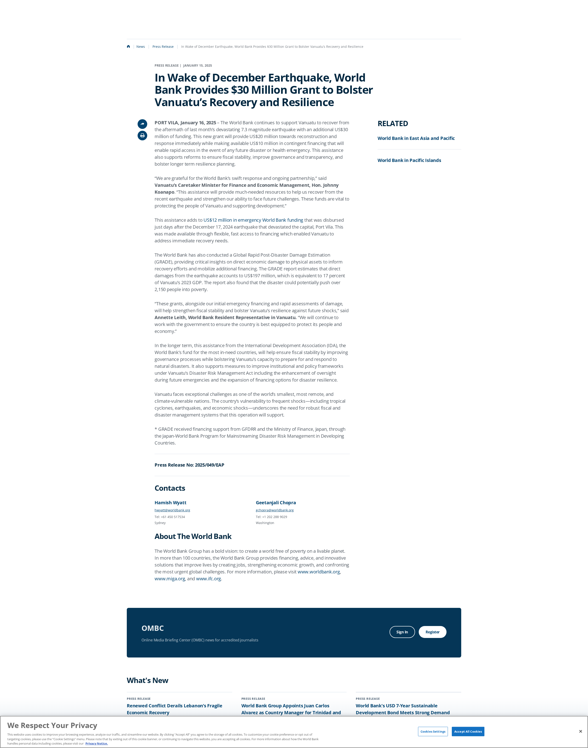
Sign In (402, 632)
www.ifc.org (208, 578)
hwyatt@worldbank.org (172, 510)
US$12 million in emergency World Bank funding (253, 220)
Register (433, 632)
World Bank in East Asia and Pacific (416, 138)
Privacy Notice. (96, 743)
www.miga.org (170, 578)
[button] (142, 135)
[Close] (581, 731)
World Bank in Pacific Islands (409, 160)
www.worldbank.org (319, 572)
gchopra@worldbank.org (275, 510)
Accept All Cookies (468, 731)
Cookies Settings (433, 731)
